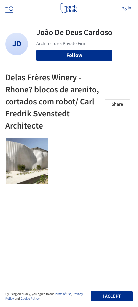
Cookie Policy (30, 298)
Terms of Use (62, 294)
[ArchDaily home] (68, 8)
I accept (111, 296)
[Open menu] (8, 8)
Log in (125, 8)
